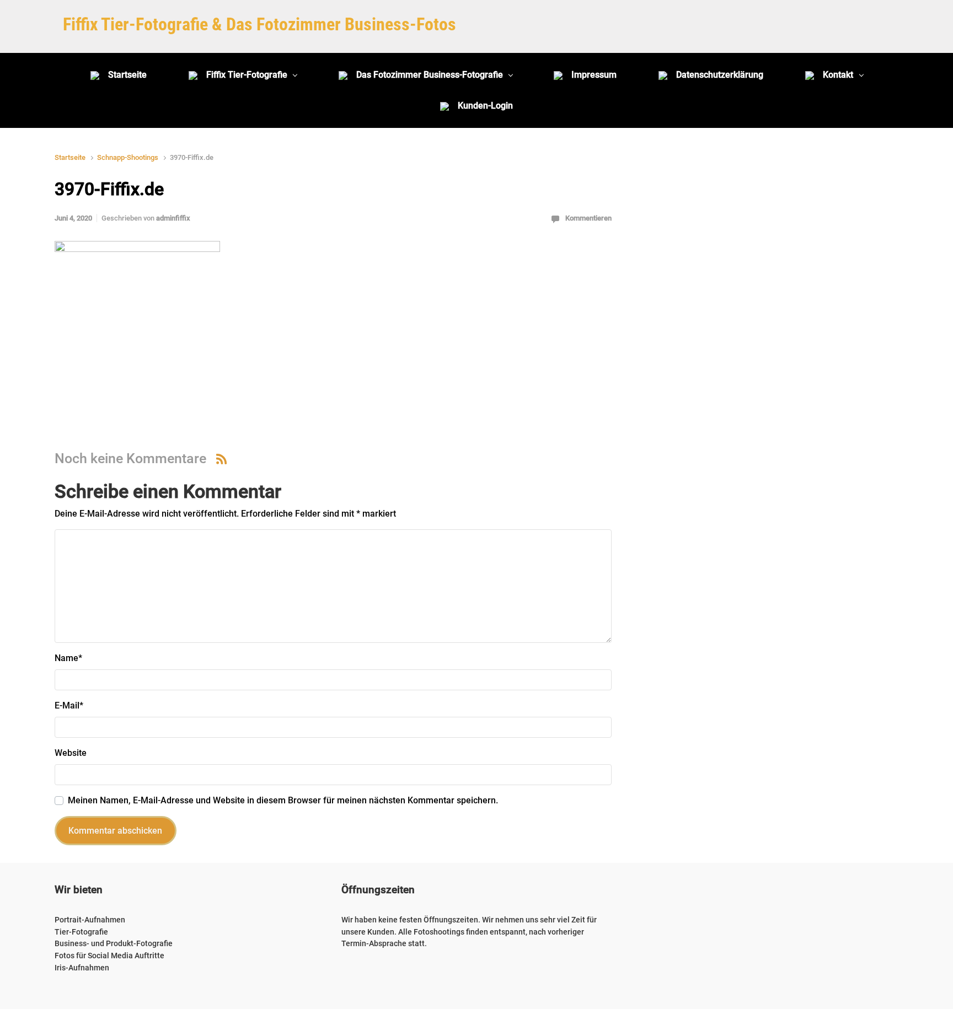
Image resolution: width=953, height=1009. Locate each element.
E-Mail (69, 705)
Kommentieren (588, 218)
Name (68, 658)
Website (71, 753)
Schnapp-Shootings (127, 157)
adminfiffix (173, 218)
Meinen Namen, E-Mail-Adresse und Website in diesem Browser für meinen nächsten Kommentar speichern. (283, 800)
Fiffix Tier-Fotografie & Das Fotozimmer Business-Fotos (259, 24)
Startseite (70, 157)
